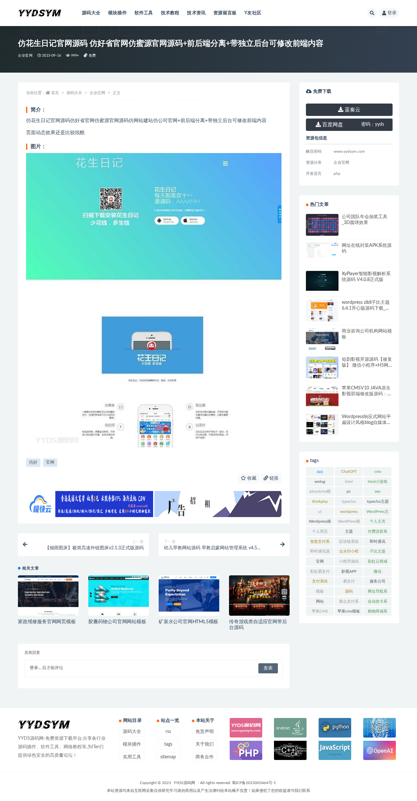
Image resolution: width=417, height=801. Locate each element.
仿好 (33, 462)
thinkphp (320, 501)
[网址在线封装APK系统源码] (322, 250)
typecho (349, 501)
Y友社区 (252, 13)
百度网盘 (332, 124)
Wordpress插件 (320, 522)
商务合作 (204, 757)
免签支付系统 (320, 543)
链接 (273, 478)
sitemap (168, 757)
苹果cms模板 (349, 611)
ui (320, 511)
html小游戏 (377, 482)
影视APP (348, 571)
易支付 (349, 581)
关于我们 (204, 744)
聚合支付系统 (349, 602)
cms (377, 471)
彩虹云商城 (377, 561)
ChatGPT (349, 471)
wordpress (349, 511)
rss (168, 731)
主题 (349, 531)
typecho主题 (378, 501)
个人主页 (377, 521)
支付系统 (320, 581)
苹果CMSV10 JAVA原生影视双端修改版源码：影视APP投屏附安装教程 (367, 394)
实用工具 (132, 757)
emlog (320, 482)
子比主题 (377, 551)
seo (378, 491)
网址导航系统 (377, 592)
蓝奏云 (351, 109)
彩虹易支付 (320, 571)
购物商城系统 (377, 612)
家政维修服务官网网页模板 (47, 621)
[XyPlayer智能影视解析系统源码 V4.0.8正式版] (322, 281)
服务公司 (377, 581)
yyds (372, 124)
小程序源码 (349, 561)
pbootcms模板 (320, 492)
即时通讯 (377, 541)
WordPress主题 (378, 513)
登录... (35, 668)
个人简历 (320, 531)
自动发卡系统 (377, 602)
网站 (320, 601)
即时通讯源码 (320, 552)
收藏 (251, 478)
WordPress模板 (349, 522)
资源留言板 (225, 13)
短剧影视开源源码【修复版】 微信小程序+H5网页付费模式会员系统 (367, 365)
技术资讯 (196, 13)
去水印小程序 (349, 552)
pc (349, 491)
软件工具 (144, 13)
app (320, 471)
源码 (349, 591)
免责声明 (204, 731)
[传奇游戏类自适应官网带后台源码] (259, 598)
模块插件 (117, 13)
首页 (55, 93)
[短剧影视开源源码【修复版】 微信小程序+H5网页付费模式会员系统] (322, 373)
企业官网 (25, 55)
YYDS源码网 (184, 783)
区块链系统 (349, 541)
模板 (320, 591)
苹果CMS (320, 611)
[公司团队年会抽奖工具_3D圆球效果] (322, 226)
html (349, 482)
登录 (391, 13)
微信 (377, 571)
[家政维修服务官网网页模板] (48, 597)
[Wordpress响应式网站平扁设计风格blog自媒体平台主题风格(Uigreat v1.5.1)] (322, 425)
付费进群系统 (377, 532)
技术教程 (170, 13)
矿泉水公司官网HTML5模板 (188, 621)
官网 (50, 462)
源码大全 (91, 13)
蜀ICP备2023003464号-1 (254, 783)
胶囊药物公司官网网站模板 (117, 621)
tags (168, 744)
